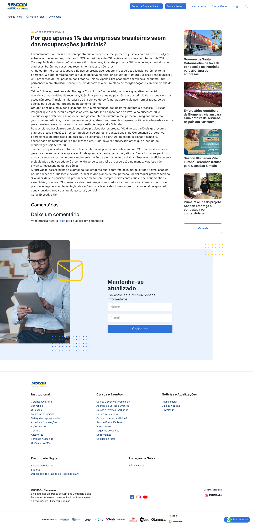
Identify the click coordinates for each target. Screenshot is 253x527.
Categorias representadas (45, 418)
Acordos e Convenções (44, 422)
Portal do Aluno (104, 426)
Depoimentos (103, 434)
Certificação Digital (41, 401)
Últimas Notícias (35, 16)
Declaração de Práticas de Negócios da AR (55, 473)
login (62, 220)
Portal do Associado (42, 438)
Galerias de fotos (105, 438)
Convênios (37, 405)
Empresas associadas (43, 414)
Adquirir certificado (41, 465)
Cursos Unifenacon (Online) (111, 418)
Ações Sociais (38, 426)
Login (236, 6)
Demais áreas (175, 6)
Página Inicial (14, 16)
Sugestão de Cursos (107, 430)
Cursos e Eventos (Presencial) (113, 401)
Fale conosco (239, 519)
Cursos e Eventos (40, 442)
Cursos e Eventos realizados (112, 409)
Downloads (55, 16)
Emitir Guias (219, 6)
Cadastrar (140, 329)
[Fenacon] (177, 521)
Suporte (35, 469)
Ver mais (203, 228)
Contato (35, 430)
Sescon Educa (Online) (109, 422)
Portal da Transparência (145, 6)
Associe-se (199, 6)
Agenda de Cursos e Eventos (112, 405)
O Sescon (36, 409)
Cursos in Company (107, 414)
